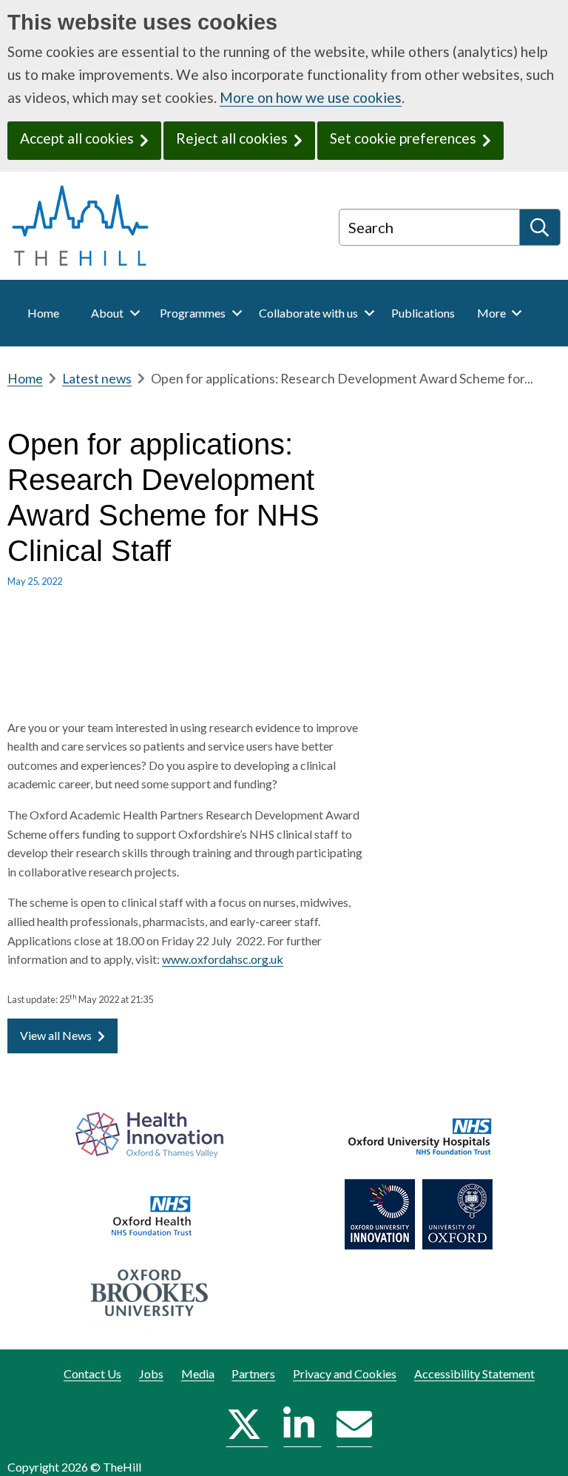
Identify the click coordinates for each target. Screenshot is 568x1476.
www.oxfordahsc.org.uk (222, 959)
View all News (56, 1035)
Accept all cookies (77, 138)
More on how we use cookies (311, 97)
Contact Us (92, 1373)
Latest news (97, 378)
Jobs (151, 1373)
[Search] (540, 227)
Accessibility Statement (474, 1373)
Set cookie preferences (403, 138)
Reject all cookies (232, 138)
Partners (253, 1373)
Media (197, 1373)
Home (25, 378)
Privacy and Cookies (344, 1373)
